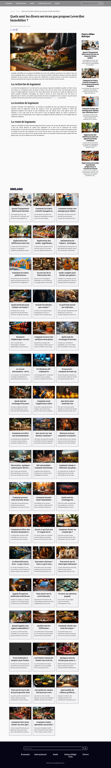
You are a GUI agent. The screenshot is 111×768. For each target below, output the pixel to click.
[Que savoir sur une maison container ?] (44, 424)
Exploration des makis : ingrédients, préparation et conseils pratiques (90, 166)
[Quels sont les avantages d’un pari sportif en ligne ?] (20, 392)
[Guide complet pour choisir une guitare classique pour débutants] (67, 264)
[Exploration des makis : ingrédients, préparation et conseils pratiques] (90, 156)
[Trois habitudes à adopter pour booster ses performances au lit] (20, 649)
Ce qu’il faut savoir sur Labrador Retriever (67, 307)
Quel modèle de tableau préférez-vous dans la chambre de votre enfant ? (67, 693)
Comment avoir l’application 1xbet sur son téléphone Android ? (44, 405)
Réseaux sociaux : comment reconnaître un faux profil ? (67, 435)
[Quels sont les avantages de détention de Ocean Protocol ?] (67, 488)
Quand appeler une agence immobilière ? (20, 626)
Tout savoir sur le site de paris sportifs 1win (20, 691)
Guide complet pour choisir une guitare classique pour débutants (67, 276)
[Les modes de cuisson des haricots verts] (44, 681)
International (21, 3)
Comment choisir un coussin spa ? (67, 530)
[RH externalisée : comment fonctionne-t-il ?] (44, 456)
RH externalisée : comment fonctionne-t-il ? (44, 467)
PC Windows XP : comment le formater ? (44, 371)
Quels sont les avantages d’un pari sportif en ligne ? (20, 403)
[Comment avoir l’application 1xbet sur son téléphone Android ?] (44, 392)
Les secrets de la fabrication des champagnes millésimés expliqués (44, 276)
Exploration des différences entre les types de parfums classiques (90, 137)
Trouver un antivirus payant (67, 594)
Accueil (12, 11)
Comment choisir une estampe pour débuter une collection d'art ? (90, 110)
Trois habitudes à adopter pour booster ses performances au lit (20, 661)
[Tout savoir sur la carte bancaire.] (44, 584)
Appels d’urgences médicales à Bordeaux (20, 594)
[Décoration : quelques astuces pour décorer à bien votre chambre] (20, 456)
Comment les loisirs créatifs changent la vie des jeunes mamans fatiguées (90, 83)
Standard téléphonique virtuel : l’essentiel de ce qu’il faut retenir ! (20, 340)
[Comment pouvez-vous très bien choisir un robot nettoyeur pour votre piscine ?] (20, 488)
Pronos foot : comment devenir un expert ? (67, 371)
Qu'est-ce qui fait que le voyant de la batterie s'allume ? (44, 532)
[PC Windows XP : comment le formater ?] (44, 360)
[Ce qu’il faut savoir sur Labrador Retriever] (67, 296)
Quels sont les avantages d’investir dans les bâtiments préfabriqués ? (67, 340)
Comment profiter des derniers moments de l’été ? (20, 532)
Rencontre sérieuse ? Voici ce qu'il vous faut (44, 564)
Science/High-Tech (44, 3)
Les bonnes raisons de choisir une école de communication (43, 660)
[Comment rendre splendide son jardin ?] (44, 713)
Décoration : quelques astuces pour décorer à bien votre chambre (20, 467)
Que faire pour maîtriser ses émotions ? (67, 403)
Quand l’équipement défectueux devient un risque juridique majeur (90, 55)
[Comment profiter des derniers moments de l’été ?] (20, 520)
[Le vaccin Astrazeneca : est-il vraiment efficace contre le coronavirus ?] (20, 360)
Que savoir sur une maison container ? (44, 434)
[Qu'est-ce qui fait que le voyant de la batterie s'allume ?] (44, 520)
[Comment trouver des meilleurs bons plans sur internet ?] (44, 328)
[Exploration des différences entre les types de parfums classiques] (90, 127)
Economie (8, 3)
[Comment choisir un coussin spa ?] (67, 520)
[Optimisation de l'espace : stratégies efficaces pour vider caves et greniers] (67, 231)
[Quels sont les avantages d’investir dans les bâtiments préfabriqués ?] (67, 328)
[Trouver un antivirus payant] (67, 584)
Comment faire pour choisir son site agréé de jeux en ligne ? (20, 724)
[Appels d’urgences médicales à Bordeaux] (20, 584)
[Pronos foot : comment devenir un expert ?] (67, 360)
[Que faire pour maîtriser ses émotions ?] (67, 392)
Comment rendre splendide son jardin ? (43, 723)
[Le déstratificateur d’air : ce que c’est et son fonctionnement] (20, 552)
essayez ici (55, 98)
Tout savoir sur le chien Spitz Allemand (67, 562)
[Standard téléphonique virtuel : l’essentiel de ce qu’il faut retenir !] (20, 328)
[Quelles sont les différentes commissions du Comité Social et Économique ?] (44, 617)
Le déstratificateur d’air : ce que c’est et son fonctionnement (20, 564)
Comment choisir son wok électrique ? (67, 626)
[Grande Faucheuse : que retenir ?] (44, 296)
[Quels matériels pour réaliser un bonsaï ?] (20, 296)
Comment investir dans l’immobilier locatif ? (44, 499)
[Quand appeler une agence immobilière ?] (20, 617)
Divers (57, 3)
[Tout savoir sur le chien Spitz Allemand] (67, 552)
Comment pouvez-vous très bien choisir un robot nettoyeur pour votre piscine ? (20, 501)
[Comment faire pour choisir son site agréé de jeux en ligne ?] (20, 713)
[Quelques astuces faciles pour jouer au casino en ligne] (67, 649)
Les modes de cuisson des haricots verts (44, 691)
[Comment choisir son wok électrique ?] (67, 617)
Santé (32, 3)
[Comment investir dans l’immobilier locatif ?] (44, 488)
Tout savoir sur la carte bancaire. (43, 594)
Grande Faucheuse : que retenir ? (43, 305)
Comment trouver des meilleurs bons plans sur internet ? (43, 339)
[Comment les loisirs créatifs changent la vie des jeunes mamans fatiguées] (90, 73)
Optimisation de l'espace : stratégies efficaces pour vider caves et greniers (67, 244)
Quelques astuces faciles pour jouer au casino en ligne (67, 660)
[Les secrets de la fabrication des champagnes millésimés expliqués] (44, 264)
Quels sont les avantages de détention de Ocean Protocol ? (67, 501)
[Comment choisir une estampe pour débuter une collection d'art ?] (90, 101)
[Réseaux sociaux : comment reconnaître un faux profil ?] (67, 424)
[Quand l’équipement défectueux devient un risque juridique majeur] (90, 45)
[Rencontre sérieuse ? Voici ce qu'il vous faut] (44, 552)
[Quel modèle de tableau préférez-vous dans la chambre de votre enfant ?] (67, 681)
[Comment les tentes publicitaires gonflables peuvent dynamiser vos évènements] (20, 264)
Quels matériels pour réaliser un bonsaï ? (20, 305)
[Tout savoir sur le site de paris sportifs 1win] (20, 681)
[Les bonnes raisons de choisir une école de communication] (44, 649)
